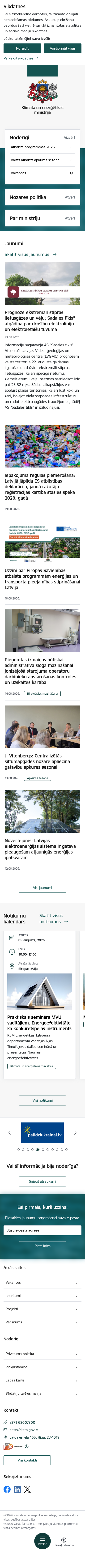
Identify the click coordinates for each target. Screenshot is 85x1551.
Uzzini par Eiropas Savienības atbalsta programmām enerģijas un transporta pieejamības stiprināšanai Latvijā (42, 579)
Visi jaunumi (42, 887)
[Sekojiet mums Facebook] (7, 1489)
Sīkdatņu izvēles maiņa (23, 1393)
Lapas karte (15, 1380)
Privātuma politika (20, 1353)
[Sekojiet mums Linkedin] (17, 1489)
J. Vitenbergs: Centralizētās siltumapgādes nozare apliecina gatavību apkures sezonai (37, 761)
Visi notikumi (43, 1100)
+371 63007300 (22, 1422)
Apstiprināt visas (63, 48)
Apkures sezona (37, 778)
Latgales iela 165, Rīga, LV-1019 (34, 1437)
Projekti (12, 1309)
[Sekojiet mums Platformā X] (27, 1489)
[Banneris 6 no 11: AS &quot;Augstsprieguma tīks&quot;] (42, 1132)
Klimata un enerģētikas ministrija (31, 1066)
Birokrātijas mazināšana (42, 693)
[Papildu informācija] (26, 1446)
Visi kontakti (27, 1460)
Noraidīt (22, 48)
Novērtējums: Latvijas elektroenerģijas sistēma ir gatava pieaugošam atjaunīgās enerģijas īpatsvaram (40, 849)
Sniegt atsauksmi (42, 1181)
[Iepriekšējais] (9, 1132)
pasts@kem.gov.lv (23, 1430)
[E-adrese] (13, 1446)
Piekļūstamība (17, 1367)
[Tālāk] (75, 1132)
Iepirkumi (13, 1295)
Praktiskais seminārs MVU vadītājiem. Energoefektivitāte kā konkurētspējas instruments (39, 1022)
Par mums (14, 1322)
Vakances (13, 1282)
